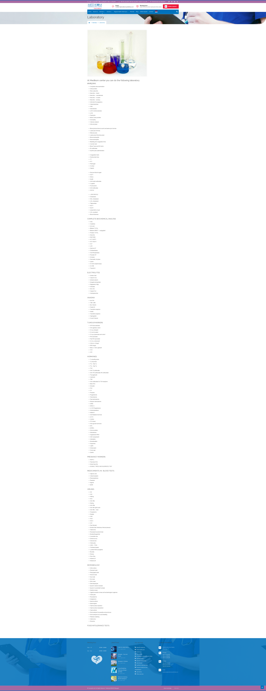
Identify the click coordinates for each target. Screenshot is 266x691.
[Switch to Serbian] (156, 12)
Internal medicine (140, 647)
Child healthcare (140, 649)
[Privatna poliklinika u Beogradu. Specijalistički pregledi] (95, 6)
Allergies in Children (123, 661)
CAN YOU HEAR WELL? (123, 647)
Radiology (139, 652)
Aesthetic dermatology (142, 665)
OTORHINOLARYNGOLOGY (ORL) (144, 656)
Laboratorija (139, 663)
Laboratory (139, 671)
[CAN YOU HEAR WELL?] (114, 649)
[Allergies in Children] (114, 663)
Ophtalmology (140, 658)
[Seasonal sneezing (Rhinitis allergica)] (114, 679)
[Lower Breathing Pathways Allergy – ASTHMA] (114, 670)
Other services (139, 674)
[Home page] (89, 22)
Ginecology (139, 654)
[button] (169, 1)
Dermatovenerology (141, 660)
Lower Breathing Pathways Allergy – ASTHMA (122, 670)
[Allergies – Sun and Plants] (114, 656)
